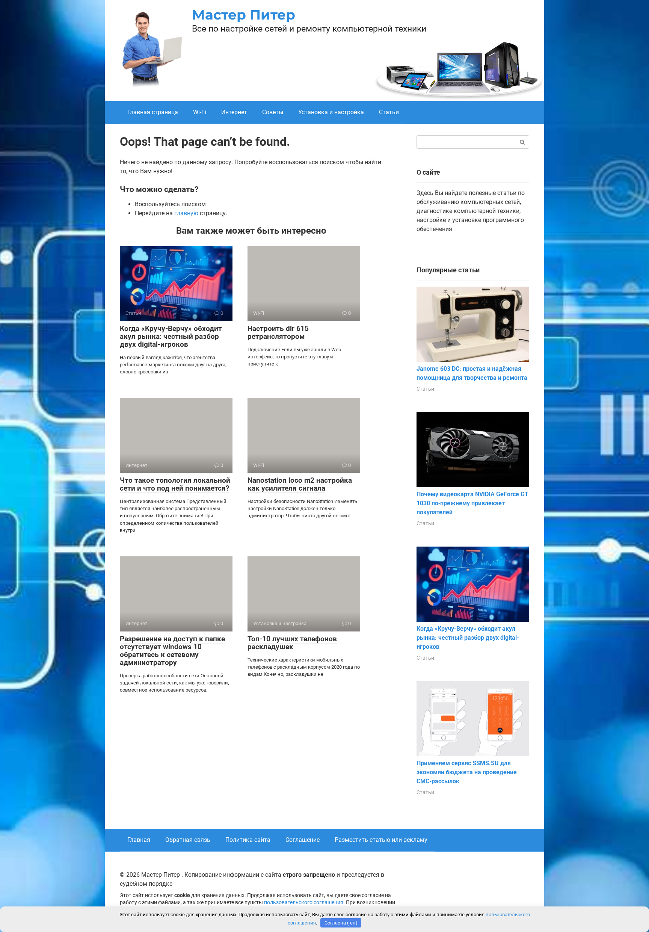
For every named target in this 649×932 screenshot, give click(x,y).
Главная (138, 839)
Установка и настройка (331, 112)
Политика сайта (247, 839)
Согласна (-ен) (341, 923)
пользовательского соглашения (303, 902)
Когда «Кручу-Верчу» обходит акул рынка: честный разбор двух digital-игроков (171, 336)
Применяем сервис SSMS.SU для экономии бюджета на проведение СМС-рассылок (467, 772)
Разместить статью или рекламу (381, 839)
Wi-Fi (199, 112)
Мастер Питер (243, 14)
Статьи (389, 112)
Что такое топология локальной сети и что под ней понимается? (175, 484)
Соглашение (302, 839)
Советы (272, 112)
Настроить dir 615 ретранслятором (278, 332)
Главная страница (152, 112)
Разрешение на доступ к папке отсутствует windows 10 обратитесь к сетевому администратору (172, 650)
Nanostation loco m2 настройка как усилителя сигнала (300, 484)
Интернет (234, 112)
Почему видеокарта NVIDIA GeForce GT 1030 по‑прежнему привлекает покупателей (472, 503)
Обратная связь (187, 839)
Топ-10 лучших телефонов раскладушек (292, 642)
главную (186, 213)
